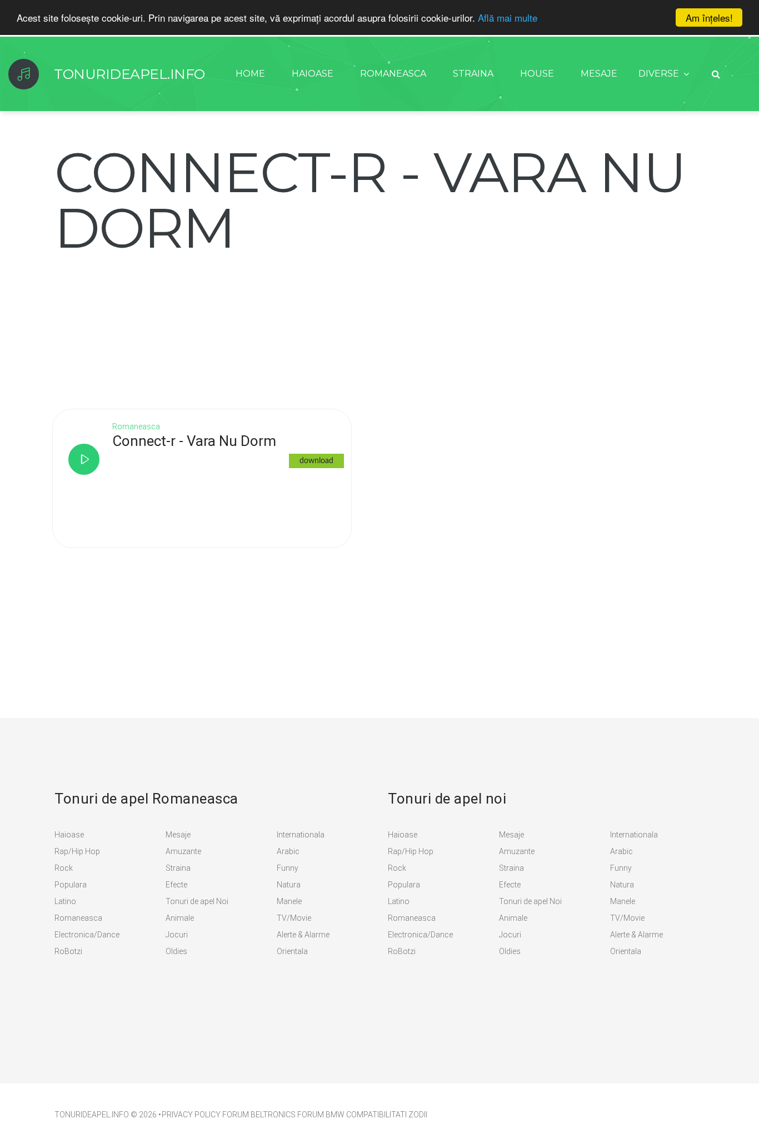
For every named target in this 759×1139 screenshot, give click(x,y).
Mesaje (599, 73)
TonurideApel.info (129, 74)
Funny (287, 868)
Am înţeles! (709, 17)
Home (250, 73)
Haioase (312, 73)
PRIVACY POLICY (191, 1114)
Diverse (658, 73)
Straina (473, 73)
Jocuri (177, 934)
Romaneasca (393, 73)
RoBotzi (68, 951)
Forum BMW (320, 1114)
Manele (289, 901)
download (316, 461)
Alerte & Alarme (303, 934)
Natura (289, 884)
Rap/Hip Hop (77, 851)
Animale (180, 918)
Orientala (292, 951)
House (537, 73)
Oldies (176, 951)
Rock (63, 868)
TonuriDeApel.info (91, 1114)
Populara (70, 884)
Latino (65, 901)
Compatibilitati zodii (386, 1114)
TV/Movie (294, 918)
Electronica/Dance (86, 934)
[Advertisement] (137, 324)
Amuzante (183, 851)
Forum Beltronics (259, 1114)
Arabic (288, 851)
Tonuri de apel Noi (197, 901)
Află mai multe (507, 18)
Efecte (176, 884)
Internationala (300, 834)
